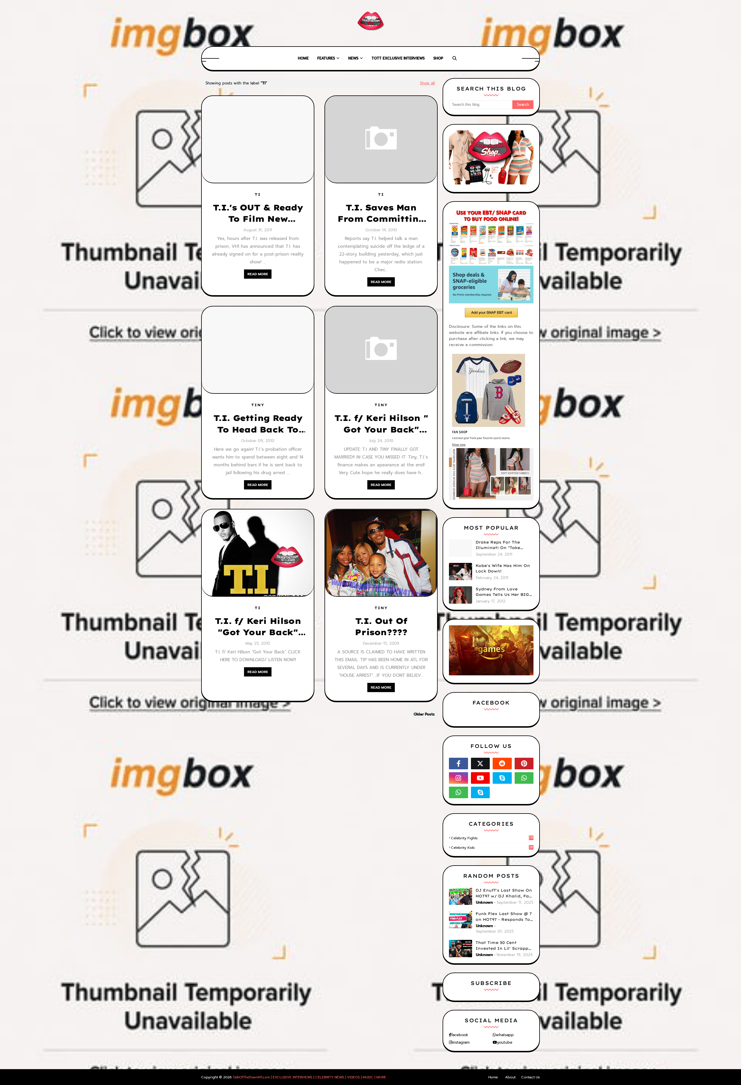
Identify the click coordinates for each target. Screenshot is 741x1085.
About (225, 23)
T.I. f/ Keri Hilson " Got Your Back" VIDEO (381, 424)
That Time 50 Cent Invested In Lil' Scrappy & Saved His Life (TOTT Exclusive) (503, 945)
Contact (245, 23)
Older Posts (424, 714)
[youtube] (480, 778)
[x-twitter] (506, 23)
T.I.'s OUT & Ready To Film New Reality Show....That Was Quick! (258, 213)
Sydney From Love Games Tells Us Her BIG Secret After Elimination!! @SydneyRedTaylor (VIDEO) (502, 592)
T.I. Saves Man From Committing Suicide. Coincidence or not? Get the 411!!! (381, 213)
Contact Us (530, 1077)
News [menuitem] (353, 58)
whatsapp (505, 1035)
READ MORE (257, 274)
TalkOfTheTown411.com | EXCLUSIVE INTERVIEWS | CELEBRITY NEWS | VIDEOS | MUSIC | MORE (309, 1077)
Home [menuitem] (303, 58)
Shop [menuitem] (438, 58)
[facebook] (495, 23)
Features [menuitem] (326, 58)
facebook (459, 1035)
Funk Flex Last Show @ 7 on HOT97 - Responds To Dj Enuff (504, 916)
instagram (460, 1042)
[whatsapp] (524, 778)
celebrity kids (492, 847)
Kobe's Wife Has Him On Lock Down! (503, 568)
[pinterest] (527, 23)
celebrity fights (492, 838)
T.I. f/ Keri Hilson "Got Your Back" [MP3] (258, 627)
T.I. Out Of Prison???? (381, 626)
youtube (504, 1042)
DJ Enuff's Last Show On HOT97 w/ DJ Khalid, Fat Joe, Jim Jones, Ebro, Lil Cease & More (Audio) (504, 893)
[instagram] (516, 23)
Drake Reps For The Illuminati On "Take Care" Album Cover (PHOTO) (498, 545)
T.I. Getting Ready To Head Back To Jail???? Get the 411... (257, 424)
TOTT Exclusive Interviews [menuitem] (398, 58)
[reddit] (502, 763)
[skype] (537, 23)
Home (208, 23)
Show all (427, 83)
